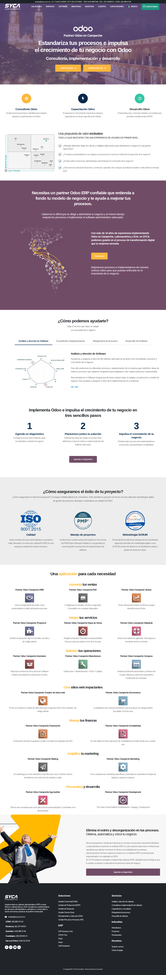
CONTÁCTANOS (66, 68)
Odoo (60, 938)
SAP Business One (65, 931)
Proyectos (115, 931)
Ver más (74, 387)
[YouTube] (15, 947)
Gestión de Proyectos (66, 909)
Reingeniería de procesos (105, 341)
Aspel (60, 942)
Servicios (50, 7)
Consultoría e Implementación (70, 341)
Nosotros (89, 7)
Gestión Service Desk (66, 912)
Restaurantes (117, 935)
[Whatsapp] (19, 947)
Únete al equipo (117, 950)
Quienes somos (117, 946)
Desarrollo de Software (136, 341)
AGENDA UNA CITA (95, 68)
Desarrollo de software (120, 916)
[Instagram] (11, 947)
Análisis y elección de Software (33, 341)
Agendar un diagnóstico (83, 459)
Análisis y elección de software (123, 901)
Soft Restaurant (64, 946)
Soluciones (36, 7)
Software (62, 7)
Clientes (102, 7)
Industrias (76, 7)
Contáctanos (99, 256)
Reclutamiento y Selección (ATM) (70, 916)
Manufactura (116, 928)
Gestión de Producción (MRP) (69, 905)
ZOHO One (62, 935)
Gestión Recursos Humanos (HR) (70, 920)
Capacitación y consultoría (121, 909)
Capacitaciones (117, 7)
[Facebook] (6, 947)
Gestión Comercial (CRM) (67, 901)
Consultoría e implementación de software (127, 905)
